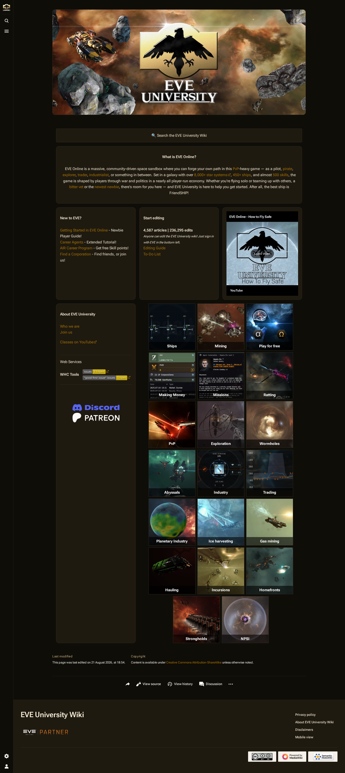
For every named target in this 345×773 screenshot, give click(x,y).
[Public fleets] (245, 619)
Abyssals (172, 492)
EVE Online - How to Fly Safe (250, 217)
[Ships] (172, 327)
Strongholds (196, 639)
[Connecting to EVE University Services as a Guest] (96, 407)
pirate (287, 169)
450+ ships (242, 175)
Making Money (172, 395)
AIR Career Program (76, 248)
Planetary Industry (172, 541)
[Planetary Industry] (172, 522)
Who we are (69, 326)
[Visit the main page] (6, 7)
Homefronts (269, 590)
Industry (221, 492)
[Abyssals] (172, 473)
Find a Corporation (75, 254)
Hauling (172, 590)
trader (82, 175)
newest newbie (107, 187)
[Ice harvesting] (221, 522)
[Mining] (221, 327)
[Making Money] (172, 375)
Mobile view (304, 737)
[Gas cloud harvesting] (269, 522)
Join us (66, 332)
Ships (172, 346)
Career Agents (71, 242)
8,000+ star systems (210, 175)
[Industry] (221, 469)
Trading (269, 492)
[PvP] (172, 424)
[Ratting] (269, 375)
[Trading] (269, 470)
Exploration (221, 443)
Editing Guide (154, 248)
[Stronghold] (196, 619)
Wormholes (270, 443)
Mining (221, 346)
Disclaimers (304, 729)
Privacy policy (305, 714)
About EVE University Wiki (314, 722)
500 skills (280, 175)
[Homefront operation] (269, 571)
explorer (69, 175)
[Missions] (221, 375)
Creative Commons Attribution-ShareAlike (194, 662)
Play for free (269, 346)
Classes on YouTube (76, 342)
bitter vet (76, 187)
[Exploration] (221, 424)
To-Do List (152, 254)
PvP (236, 169)
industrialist (99, 175)
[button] (262, 253)
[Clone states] (269, 327)
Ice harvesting (221, 541)
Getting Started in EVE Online (84, 230)
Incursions (221, 590)
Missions (221, 395)
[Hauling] (172, 571)
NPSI (245, 639)
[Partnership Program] (45, 732)
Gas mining (269, 541)
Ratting (270, 395)
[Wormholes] (269, 424)
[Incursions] (221, 571)
